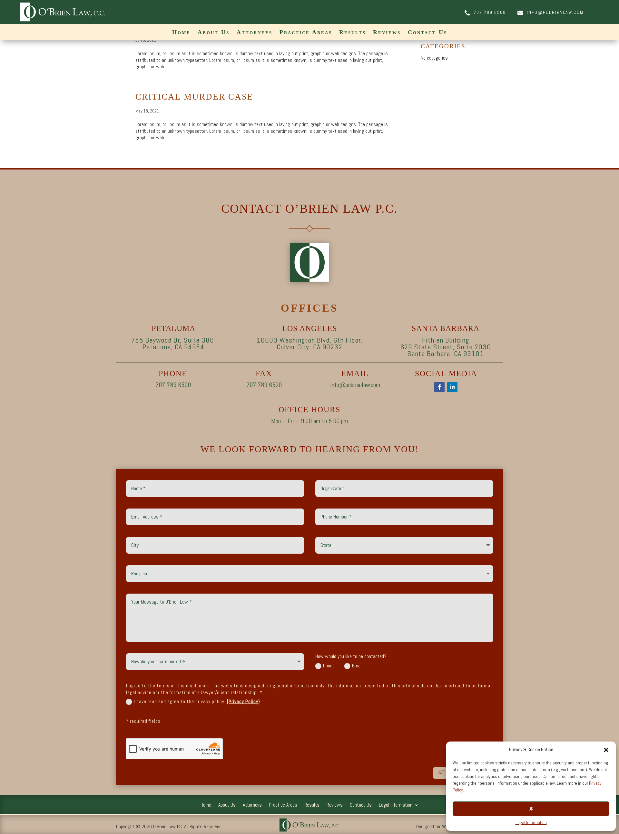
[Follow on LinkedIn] (452, 387)
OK (531, 809)
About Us (214, 32)
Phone (329, 666)
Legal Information (531, 822)
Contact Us (427, 32)
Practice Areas (306, 32)
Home (181, 32)
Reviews (387, 32)
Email (357, 666)
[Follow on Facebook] (439, 387)
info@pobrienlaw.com (555, 12)
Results (352, 32)
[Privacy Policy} (243, 701)
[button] (606, 750)
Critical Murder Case (194, 97)
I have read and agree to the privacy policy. (197, 701)
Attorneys (254, 32)
